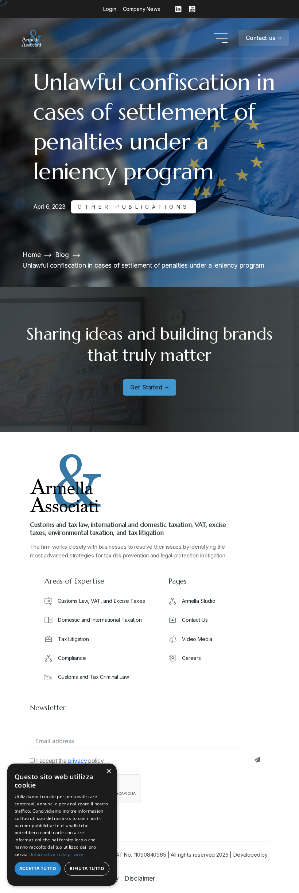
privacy (77, 760)
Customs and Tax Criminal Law (93, 677)
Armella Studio (198, 601)
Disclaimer (139, 878)
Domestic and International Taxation (99, 620)
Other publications (134, 207)
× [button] (108, 771)
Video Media (197, 639)
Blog (62, 255)
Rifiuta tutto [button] (87, 868)
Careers (191, 658)
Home (31, 255)
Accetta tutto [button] (37, 868)
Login (109, 9)
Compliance (72, 658)
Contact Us (194, 620)
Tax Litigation (73, 639)
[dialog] (62, 825)
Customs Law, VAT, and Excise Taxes (101, 601)
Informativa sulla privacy (57, 854)
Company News (141, 9)
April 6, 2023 (49, 206)
